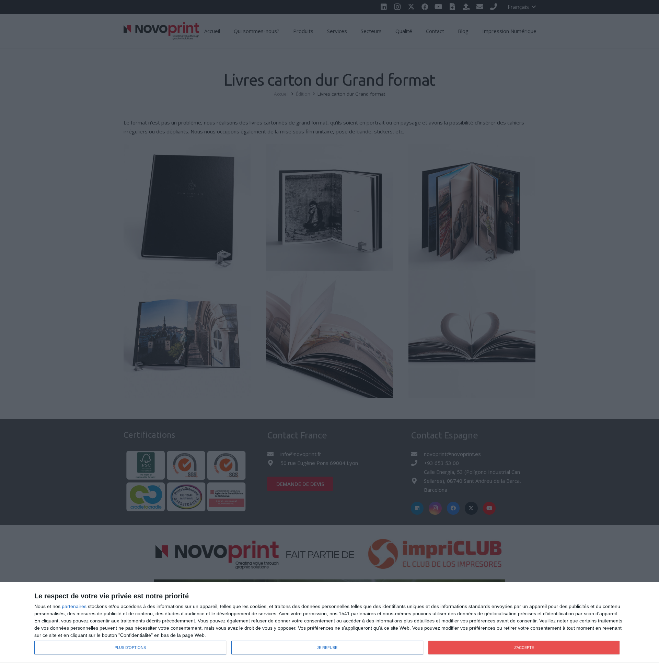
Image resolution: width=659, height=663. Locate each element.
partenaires (74, 606)
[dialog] (329, 622)
